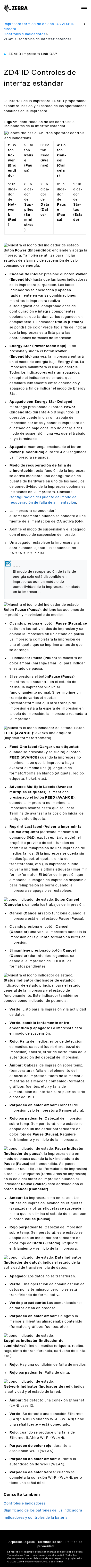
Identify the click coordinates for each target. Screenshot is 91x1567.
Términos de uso (50, 1541)
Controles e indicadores (24, 34)
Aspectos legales (21, 1541)
